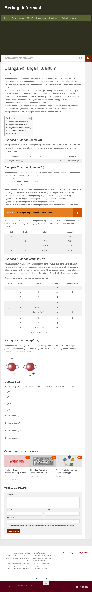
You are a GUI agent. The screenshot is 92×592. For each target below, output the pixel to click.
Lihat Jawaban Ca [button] (14, 431)
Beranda (25, 579)
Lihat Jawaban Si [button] (14, 416)
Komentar (10, 495)
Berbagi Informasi (22, 7)
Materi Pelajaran (24, 58)
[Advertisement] (46, 38)
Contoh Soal (12, 133)
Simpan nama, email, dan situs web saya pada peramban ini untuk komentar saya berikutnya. (41, 525)
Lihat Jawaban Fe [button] (14, 423)
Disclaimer (49, 579)
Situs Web (10, 517)
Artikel (21, 18)
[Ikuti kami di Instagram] (80, 587)
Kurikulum (9, 58)
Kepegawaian (41, 18)
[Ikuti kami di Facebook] (77, 587)
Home (6, 18)
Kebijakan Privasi (63, 579)
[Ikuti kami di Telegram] (83, 587)
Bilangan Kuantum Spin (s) (17, 130)
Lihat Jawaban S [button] (14, 438)
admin (11, 74)
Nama (9, 510)
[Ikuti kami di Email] (86, 587)
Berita (14, 18)
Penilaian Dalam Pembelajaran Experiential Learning (15, 472)
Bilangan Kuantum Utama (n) (18, 122)
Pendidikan (53, 18)
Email (47, 510)
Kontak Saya (37, 579)
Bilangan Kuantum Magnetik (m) (19, 128)
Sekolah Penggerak (69, 18)
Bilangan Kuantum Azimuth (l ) (18, 125)
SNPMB (30, 18)
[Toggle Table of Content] (28, 118)
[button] (17, 561)
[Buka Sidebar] (88, 58)
